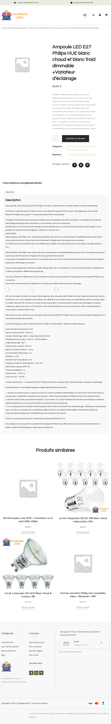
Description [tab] (10, 192)
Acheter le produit (28, 532)
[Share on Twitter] (81, 165)
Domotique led (89, 154)
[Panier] (106, 14)
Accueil (4, 28)
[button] (84, 15)
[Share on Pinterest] (87, 165)
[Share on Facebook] (74, 165)
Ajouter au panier (75, 138)
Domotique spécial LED (18, 28)
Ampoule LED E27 (74, 154)
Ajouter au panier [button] (28, 607)
